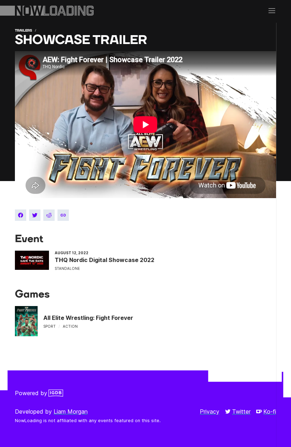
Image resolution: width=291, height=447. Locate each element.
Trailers (23, 30)
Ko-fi (269, 411)
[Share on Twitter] (34, 215)
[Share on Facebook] (20, 215)
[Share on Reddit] (49, 215)
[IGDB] (55, 393)
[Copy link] (63, 215)
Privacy (209, 411)
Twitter (241, 411)
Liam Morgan (71, 411)
